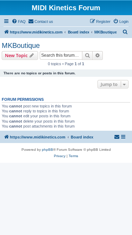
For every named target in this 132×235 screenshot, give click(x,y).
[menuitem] (19, 21)
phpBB (47, 149)
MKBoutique (21, 45)
